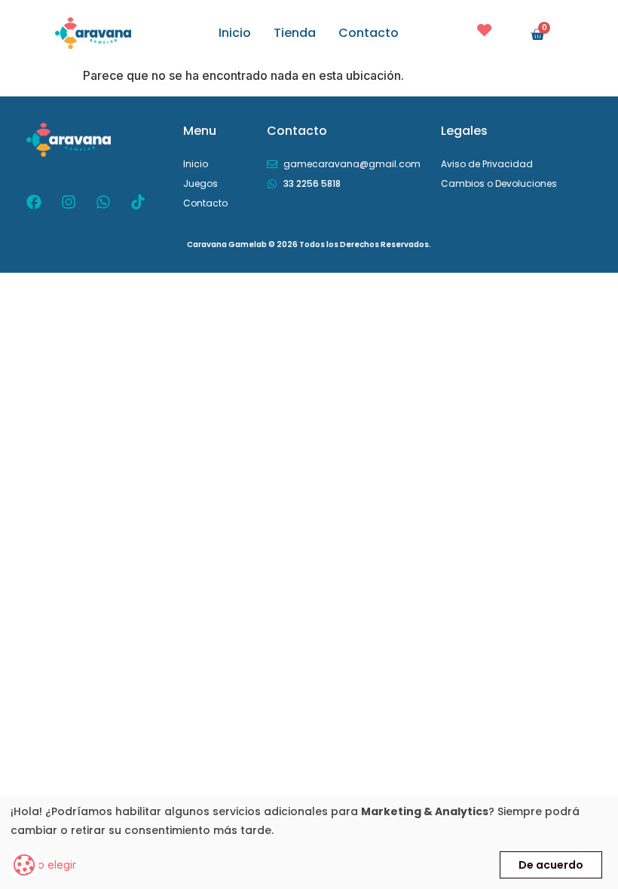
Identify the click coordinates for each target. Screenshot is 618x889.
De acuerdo (551, 864)
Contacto (368, 32)
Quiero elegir (43, 864)
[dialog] (309, 842)
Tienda (295, 32)
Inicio (235, 32)
